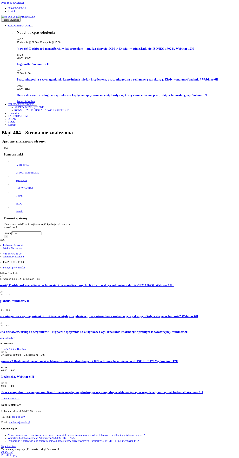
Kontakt (19, 211)
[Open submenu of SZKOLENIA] (32, 26)
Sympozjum (21, 180)
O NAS (19, 196)
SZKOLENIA (22, 165)
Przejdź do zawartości (12, 2)
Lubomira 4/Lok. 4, (13, 245)
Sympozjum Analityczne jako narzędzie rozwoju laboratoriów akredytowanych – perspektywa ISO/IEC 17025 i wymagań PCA (73, 440)
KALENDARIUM (24, 188)
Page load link (8, 446)
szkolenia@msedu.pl (13, 256)
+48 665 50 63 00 (12, 253)
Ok (3, 452)
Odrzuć (9, 452)
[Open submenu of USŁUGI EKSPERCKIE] (35, 105)
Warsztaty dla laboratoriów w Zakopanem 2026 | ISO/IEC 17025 (41, 438)
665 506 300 (18, 416)
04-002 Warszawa (12, 248)
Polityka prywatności (14, 267)
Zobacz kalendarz (26, 101)
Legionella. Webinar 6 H (33, 64)
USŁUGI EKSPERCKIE (27, 173)
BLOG (19, 204)
